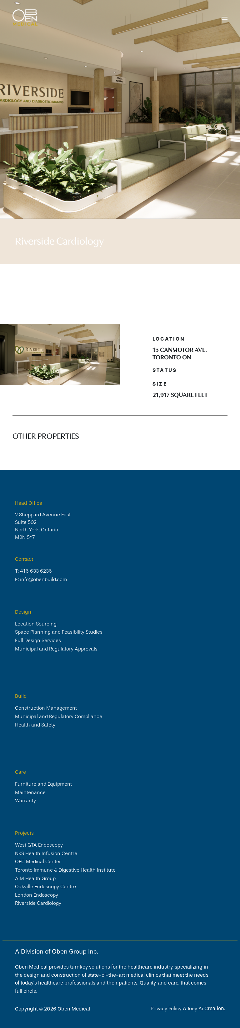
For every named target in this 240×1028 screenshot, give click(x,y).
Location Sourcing (36, 624)
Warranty (25, 800)
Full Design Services (38, 640)
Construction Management (46, 708)
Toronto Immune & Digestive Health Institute (65, 870)
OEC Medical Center (38, 861)
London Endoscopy (36, 895)
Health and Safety (35, 725)
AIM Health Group (35, 878)
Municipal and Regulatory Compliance (58, 716)
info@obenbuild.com (43, 579)
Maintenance (30, 792)
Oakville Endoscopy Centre (45, 886)
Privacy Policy (167, 1008)
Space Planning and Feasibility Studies (58, 632)
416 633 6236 (36, 571)
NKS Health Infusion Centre (46, 853)
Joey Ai (195, 1008)
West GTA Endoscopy (39, 845)
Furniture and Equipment (43, 784)
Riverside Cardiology (38, 903)
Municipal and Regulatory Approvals (56, 649)
